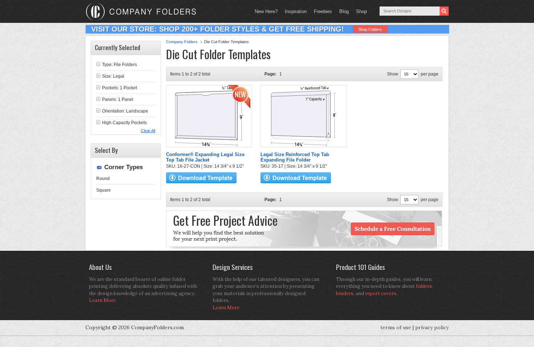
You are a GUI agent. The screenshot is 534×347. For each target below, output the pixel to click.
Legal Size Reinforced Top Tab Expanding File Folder (294, 157)
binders (344, 293)
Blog (344, 11)
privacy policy (432, 327)
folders (424, 286)
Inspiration (296, 11)
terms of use (395, 327)
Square (103, 190)
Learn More (102, 300)
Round (103, 178)
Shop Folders (370, 29)
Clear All (148, 130)
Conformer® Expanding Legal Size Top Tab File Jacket (205, 157)
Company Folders (182, 42)
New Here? (266, 11)
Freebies (321, 11)
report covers (380, 293)
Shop (359, 11)
